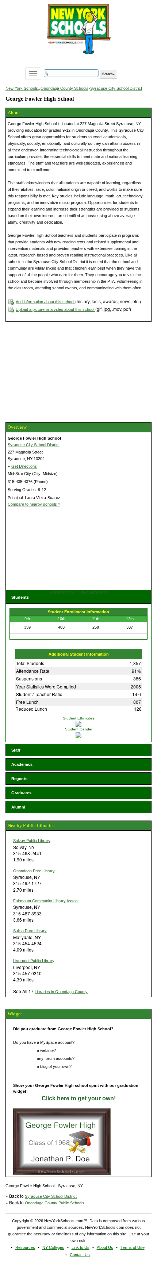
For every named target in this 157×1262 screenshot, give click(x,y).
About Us (105, 1247)
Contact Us (80, 1255)
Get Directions (24, 466)
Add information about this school (45, 302)
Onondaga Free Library (34, 871)
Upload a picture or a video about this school (55, 309)
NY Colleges (53, 1247)
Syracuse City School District (116, 88)
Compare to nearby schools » (34, 504)
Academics (21, 764)
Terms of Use (132, 1247)
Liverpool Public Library (33, 960)
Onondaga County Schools (64, 88)
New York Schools (21, 88)
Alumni (18, 807)
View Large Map (93, 592)
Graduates (21, 793)
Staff (15, 750)
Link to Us (80, 1247)
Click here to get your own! (79, 1098)
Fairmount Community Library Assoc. (46, 901)
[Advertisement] (60, 371)
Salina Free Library (30, 931)
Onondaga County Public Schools (54, 1203)
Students (20, 597)
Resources (25, 1247)
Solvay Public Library (31, 840)
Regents (19, 778)
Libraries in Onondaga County (61, 991)
